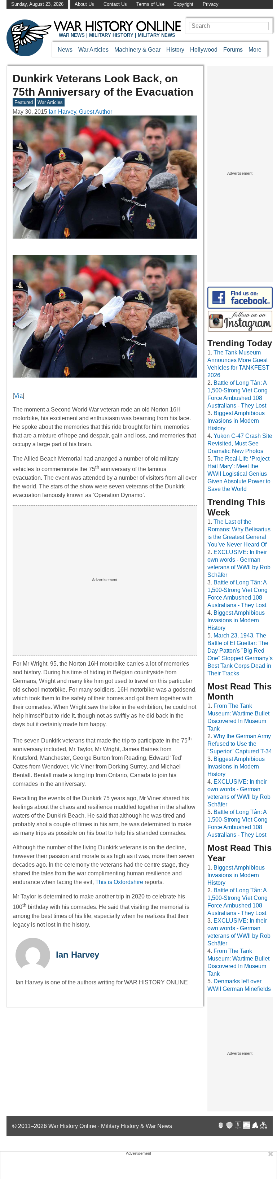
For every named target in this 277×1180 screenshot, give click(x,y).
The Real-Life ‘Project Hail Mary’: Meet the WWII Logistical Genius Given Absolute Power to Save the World (239, 474)
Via (18, 396)
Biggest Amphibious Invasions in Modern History (236, 420)
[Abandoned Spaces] (238, 1126)
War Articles (93, 50)
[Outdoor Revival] (229, 1126)
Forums (233, 50)
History (175, 50)
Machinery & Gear (137, 50)
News (65, 50)
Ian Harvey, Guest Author (80, 112)
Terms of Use (150, 4)
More (255, 50)
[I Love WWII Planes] (255, 1126)
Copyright (183, 4)
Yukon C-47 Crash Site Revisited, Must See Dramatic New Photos (239, 443)
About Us (84, 4)
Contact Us (115, 4)
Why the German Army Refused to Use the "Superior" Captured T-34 (239, 743)
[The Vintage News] (220, 1126)
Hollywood (203, 50)
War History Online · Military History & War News (110, 1126)
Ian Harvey (77, 954)
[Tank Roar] (246, 1126)
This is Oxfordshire (119, 882)
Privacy (211, 4)
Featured (23, 102)
